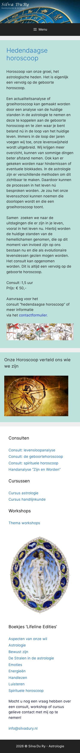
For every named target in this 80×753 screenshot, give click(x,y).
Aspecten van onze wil (28, 639)
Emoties (15, 665)
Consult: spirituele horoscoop (33, 463)
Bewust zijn (18, 652)
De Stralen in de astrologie (31, 658)
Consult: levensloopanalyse (32, 450)
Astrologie (17, 645)
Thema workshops (24, 523)
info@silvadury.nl (23, 728)
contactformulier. (33, 315)
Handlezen (18, 678)
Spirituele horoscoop (26, 690)
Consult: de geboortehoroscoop (36, 456)
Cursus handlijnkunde (27, 499)
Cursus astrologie (23, 493)
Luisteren (17, 684)
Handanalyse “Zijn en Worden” (35, 469)
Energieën (17, 671)
